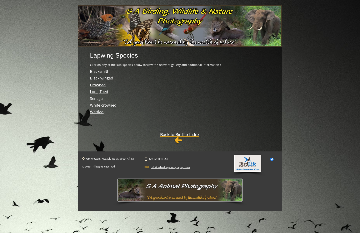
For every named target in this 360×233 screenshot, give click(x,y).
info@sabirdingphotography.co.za (170, 167)
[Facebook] (272, 159)
